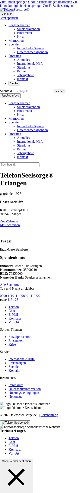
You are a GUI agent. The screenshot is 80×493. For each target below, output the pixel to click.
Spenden (14, 44)
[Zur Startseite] (14, 9)
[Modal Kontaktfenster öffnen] (15, 422)
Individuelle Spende (30, 48)
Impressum (16, 385)
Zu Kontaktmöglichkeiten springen (38, 3)
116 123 (12, 299)
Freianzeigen (17, 363)
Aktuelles (23, 60)
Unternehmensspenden (32, 52)
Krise (20, 36)
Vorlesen (7, 13)
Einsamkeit (24, 33)
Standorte (23, 67)
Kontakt (22, 79)
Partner (22, 71)
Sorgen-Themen (19, 25)
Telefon (14, 307)
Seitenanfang (49, 415)
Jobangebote (25, 75)
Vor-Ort (14, 322)
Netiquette (15, 396)
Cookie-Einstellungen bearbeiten (50, 2)
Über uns (15, 56)
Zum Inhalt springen (13, 2)
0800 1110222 (31, 296)
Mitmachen (16, 40)
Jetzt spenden (9, 18)
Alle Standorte (9, 284)
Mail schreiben (10, 225)
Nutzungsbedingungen (24, 393)
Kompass (15, 318)
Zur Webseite (9, 221)
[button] (16, 477)
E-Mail (13, 314)
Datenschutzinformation (25, 389)
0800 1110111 (9, 296)
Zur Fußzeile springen (58, 5)
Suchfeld (6, 91)
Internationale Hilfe (30, 63)
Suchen (59, 91)
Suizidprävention (28, 29)
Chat (12, 311)
